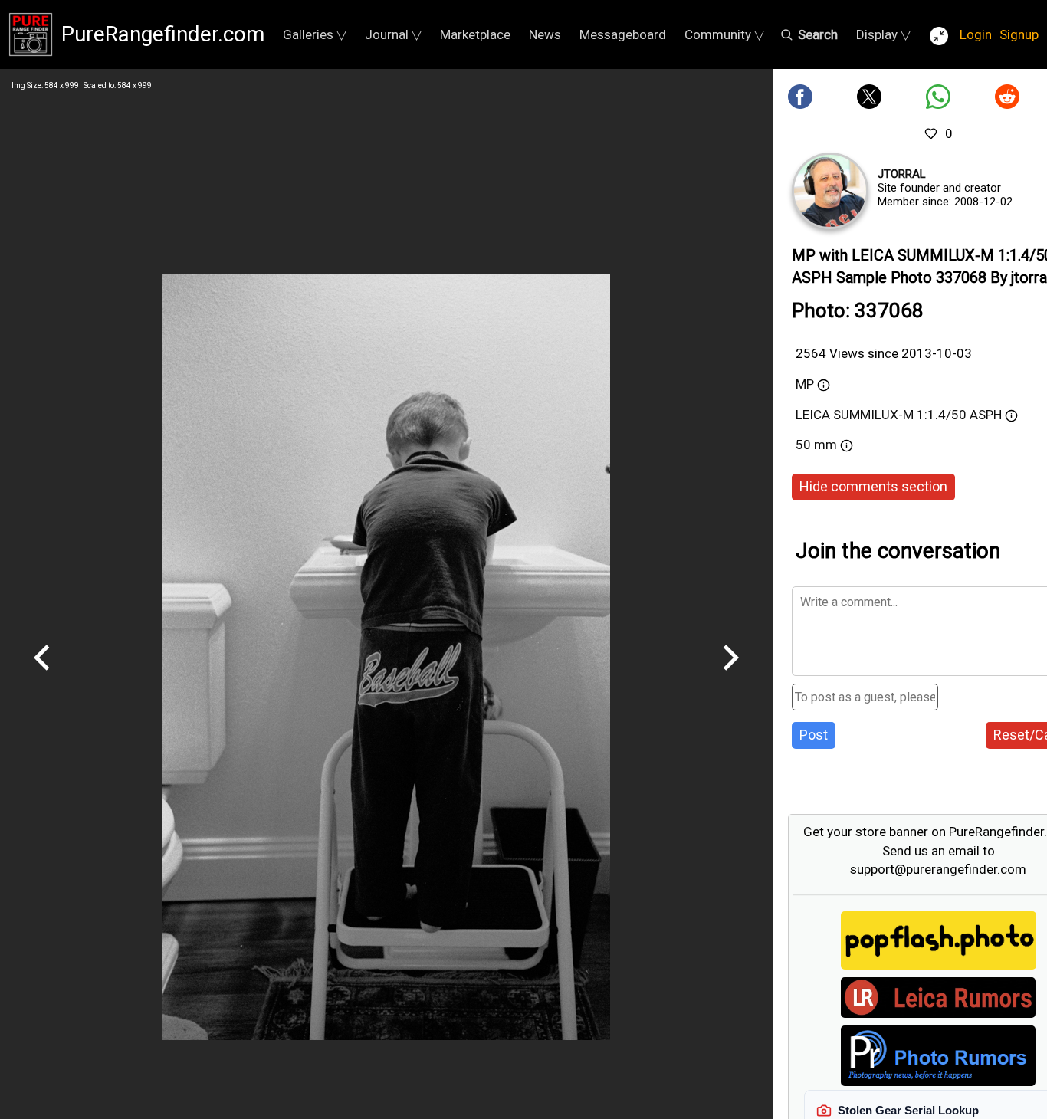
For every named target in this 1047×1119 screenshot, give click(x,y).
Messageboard (622, 34)
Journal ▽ (393, 34)
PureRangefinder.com (162, 34)
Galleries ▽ (314, 34)
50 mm (816, 444)
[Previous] (42, 676)
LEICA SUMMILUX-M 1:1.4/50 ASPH (899, 414)
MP (805, 384)
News (545, 34)
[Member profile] (830, 191)
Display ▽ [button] (883, 34)
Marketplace (475, 34)
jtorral (902, 174)
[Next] (730, 676)
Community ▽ (724, 34)
